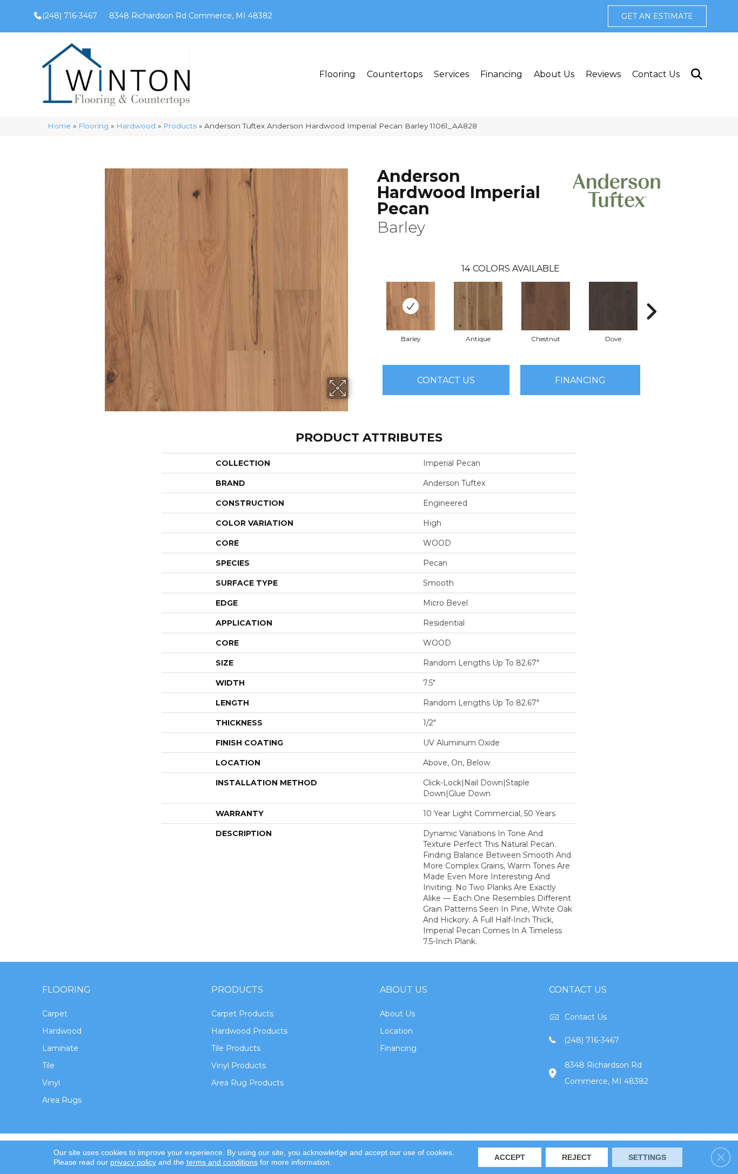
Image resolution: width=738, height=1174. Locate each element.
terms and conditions (222, 1162)
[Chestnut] (546, 306)
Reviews (603, 74)
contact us (586, 1017)
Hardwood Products (249, 1031)
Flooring (337, 74)
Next (651, 295)
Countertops (394, 74)
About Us (554, 74)
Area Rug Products (247, 1083)
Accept (509, 1157)
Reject (577, 1157)
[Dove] (613, 306)
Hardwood (136, 125)
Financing (501, 74)
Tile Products (235, 1048)
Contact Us (656, 74)
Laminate (60, 1048)
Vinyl (51, 1083)
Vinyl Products (238, 1065)
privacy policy (133, 1162)
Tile (48, 1065)
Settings (647, 1157)
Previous (372, 295)
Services (451, 74)
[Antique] (478, 306)
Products (180, 125)
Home (59, 125)
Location (396, 1031)
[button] (696, 75)
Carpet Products (242, 1014)
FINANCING (580, 380)
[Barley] (411, 306)
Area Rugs (62, 1100)
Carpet (55, 1014)
